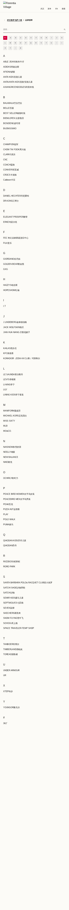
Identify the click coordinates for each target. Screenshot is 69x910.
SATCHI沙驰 (9, 592)
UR (4, 675)
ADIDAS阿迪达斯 (11, 67)
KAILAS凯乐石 (10, 348)
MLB (5, 426)
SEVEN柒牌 (8, 608)
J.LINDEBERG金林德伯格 (15, 322)
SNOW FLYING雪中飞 (13, 618)
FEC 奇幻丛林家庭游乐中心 (15, 238)
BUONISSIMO (9, 128)
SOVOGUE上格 (10, 623)
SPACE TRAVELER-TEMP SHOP (18, 628)
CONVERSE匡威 (11, 169)
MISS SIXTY (9, 421)
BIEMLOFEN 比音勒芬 (13, 118)
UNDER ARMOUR (11, 670)
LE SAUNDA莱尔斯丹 (13, 374)
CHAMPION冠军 (10, 144)
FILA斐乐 (7, 243)
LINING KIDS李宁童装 (13, 394)
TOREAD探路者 (10, 654)
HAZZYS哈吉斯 (10, 285)
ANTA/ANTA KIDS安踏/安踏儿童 (18, 82)
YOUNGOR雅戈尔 (11, 707)
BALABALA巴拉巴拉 (12, 103)
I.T (4, 306)
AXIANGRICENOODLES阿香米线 (18, 87)
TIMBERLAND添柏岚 (12, 649)
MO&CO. (7, 431)
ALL (5, 38)
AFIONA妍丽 (9, 72)
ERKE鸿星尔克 (10, 222)
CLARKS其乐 (9, 154)
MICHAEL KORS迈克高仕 (15, 415)
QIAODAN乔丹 (10, 545)
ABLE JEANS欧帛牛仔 (13, 61)
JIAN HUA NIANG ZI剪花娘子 (16, 332)
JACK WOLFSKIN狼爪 (13, 327)
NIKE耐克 (7, 462)
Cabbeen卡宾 (9, 180)
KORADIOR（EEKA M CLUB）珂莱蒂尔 (21, 358)
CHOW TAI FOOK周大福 (14, 149)
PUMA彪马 (8, 524)
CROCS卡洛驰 (10, 175)
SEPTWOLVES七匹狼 (13, 603)
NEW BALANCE (10, 457)
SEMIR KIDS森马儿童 (13, 598)
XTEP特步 (8, 691)
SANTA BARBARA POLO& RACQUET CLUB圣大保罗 (27, 582)
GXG (5, 269)
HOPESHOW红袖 (11, 290)
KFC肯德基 (8, 353)
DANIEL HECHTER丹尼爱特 (16, 196)
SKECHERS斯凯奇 (12, 613)
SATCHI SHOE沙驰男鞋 (14, 588)
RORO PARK (9, 566)
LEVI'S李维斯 (9, 379)
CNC (5, 159)
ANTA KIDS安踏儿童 (12, 77)
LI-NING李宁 (9, 384)
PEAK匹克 (8, 504)
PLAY (5, 514)
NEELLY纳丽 (9, 452)
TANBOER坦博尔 (11, 644)
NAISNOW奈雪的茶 (12, 447)
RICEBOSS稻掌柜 (11, 561)
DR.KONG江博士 (11, 201)
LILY (5, 389)
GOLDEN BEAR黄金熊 (13, 264)
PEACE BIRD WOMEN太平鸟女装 (18, 494)
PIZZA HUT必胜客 (11, 509)
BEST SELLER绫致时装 (14, 113)
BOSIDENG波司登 (11, 123)
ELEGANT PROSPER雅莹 (15, 217)
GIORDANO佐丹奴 (11, 259)
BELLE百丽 (8, 108)
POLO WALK (9, 519)
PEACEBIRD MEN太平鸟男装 (16, 499)
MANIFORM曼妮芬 (11, 411)
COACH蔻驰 (8, 165)
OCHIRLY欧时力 (10, 478)
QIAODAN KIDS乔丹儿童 (14, 540)
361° (5, 723)
